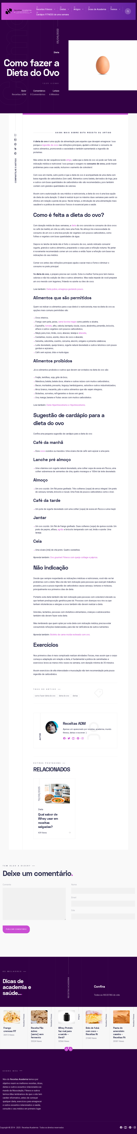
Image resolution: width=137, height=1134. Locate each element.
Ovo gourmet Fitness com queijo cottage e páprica (73, 557)
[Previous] (66, 1049)
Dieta (56, 52)
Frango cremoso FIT (9, 1029)
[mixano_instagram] (135, 1128)
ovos (42, 451)
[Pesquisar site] (128, 11)
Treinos (113, 9)
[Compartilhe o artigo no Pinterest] (16, 144)
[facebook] (64, 739)
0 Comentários (37, 94)
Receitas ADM (19, 94)
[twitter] (69, 739)
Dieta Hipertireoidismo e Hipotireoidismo (65, 405)
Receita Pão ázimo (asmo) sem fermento (37, 1032)
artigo (69, 160)
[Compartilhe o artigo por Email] (16, 135)
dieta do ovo (64, 696)
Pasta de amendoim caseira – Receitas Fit (119, 1032)
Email (73, 897)
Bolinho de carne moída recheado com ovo (70, 634)
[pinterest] (78, 739)
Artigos (77, 9)
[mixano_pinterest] (130, 1128)
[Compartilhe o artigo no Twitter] (16, 149)
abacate (82, 333)
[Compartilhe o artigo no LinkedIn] (16, 140)
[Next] (71, 1049)
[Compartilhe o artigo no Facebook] (16, 153)
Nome (74, 884)
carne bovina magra (67, 321)
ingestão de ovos (50, 145)
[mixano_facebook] (121, 1128)
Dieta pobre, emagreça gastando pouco (64, 289)
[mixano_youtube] (126, 1128)
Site (73, 910)
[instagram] (83, 739)
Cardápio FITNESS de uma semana (52, 14)
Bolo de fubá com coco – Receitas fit (92, 1031)
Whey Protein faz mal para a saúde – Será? (65, 1032)
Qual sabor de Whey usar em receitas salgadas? (48, 820)
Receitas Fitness (44, 9)
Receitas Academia (19, 1079)
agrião (60, 529)
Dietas (63, 9)
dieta (73, 225)
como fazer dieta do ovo (45, 696)
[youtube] (73, 739)
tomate (48, 326)
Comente (7, 884)
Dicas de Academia (97, 9)
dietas (75, 696)
